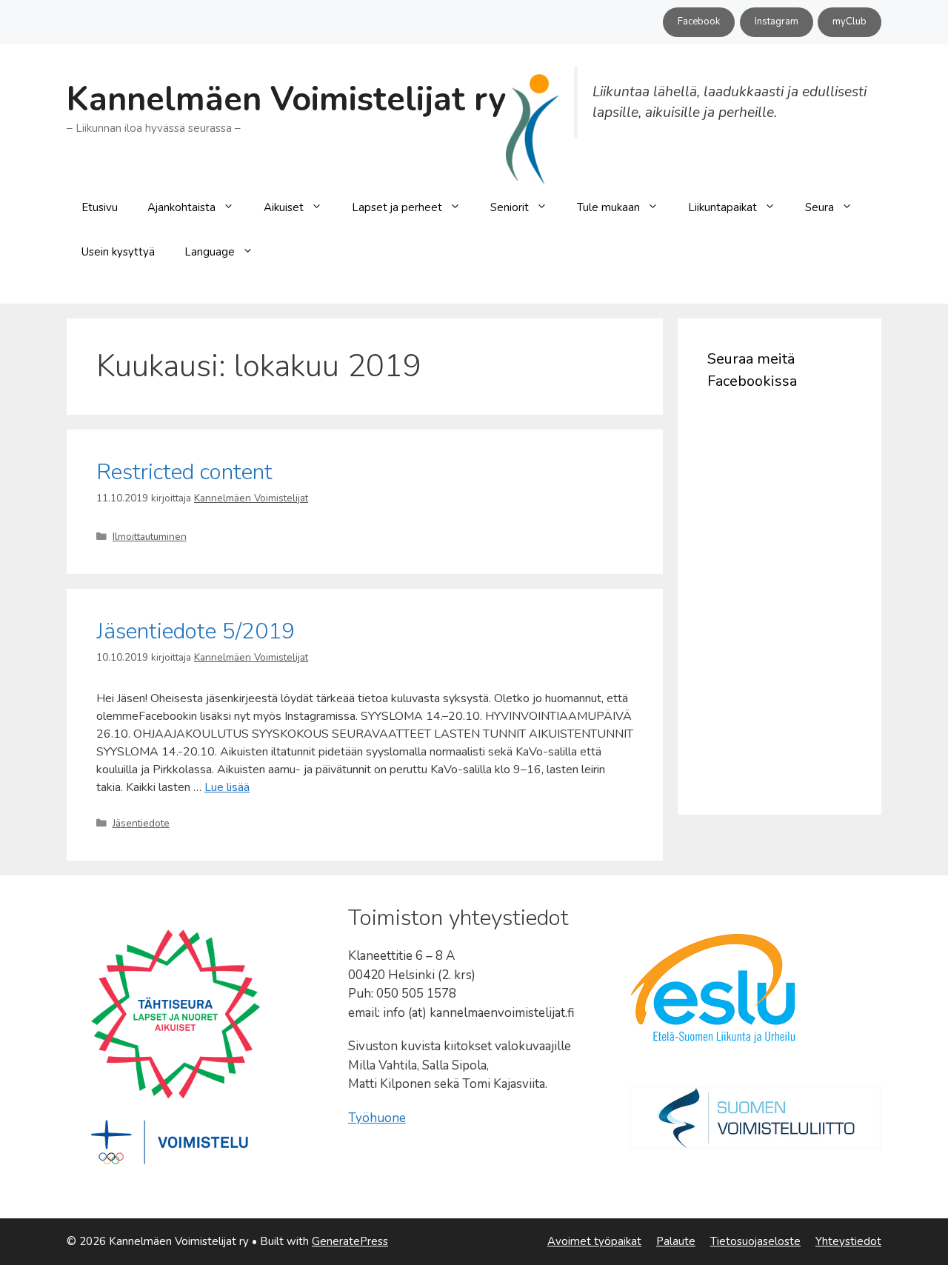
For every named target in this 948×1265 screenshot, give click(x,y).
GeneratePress (350, 1241)
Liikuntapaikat (722, 207)
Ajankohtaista (181, 207)
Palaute (675, 1241)
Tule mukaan (608, 207)
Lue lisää (227, 787)
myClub (849, 21)
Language (209, 251)
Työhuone (377, 1118)
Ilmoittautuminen (150, 537)
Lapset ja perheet (397, 207)
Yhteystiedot (848, 1241)
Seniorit (509, 207)
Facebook (699, 21)
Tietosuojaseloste (755, 1241)
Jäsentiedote (141, 823)
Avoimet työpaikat (594, 1241)
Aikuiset (284, 207)
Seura (819, 207)
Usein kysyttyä (118, 251)
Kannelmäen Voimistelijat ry (286, 99)
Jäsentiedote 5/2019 (195, 631)
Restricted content (184, 472)
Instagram (776, 21)
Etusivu (99, 207)
